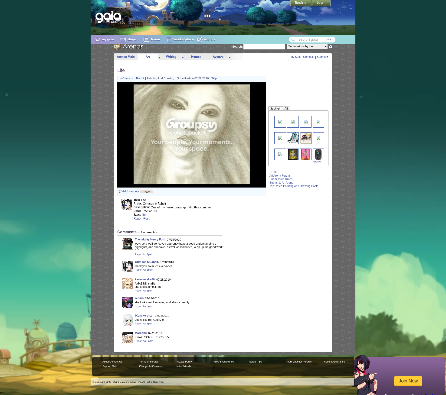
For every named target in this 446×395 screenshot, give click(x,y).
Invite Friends (183, 366)
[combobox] (312, 39)
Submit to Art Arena (281, 182)
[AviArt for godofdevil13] (306, 121)
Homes (196, 56)
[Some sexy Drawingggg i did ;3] (293, 121)
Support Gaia (109, 366)
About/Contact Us (112, 361)
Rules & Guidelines (223, 361)
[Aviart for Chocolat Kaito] (308, 138)
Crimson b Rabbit (133, 78)
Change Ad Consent (150, 366)
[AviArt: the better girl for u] (318, 121)
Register (301, 3)
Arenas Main (126, 56)
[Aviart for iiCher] (305, 154)
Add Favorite (130, 191)
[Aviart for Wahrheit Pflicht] (293, 154)
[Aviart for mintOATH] (280, 153)
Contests (308, 56)
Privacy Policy (184, 361)
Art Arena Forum (279, 175)
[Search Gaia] (293, 39)
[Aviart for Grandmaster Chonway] (280, 137)
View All (316, 161)
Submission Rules (280, 179)
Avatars (218, 56)
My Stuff (296, 56)
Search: (237, 46)
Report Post (142, 218)
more (159, 57)
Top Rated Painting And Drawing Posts (293, 186)
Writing (171, 56)
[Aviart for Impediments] (318, 154)
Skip (214, 78)
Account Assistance (334, 361)
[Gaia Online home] (109, 17)
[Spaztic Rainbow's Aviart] (293, 138)
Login (321, 3)
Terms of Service (148, 361)
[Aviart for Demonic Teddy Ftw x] (318, 137)
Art (148, 56)
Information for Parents (299, 361)
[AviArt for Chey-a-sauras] (280, 121)
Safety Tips (255, 361)
